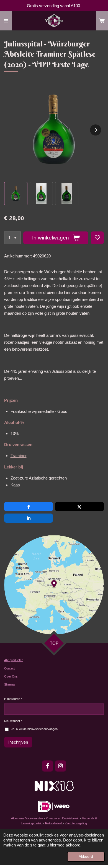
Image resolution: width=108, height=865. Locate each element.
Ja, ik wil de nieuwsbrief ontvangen (34, 729)
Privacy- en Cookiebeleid (62, 818)
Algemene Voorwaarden (27, 818)
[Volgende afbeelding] (95, 130)
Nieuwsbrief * (13, 721)
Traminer (19, 455)
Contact (9, 668)
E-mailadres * (13, 698)
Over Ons (11, 676)
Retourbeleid (54, 823)
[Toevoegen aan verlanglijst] (97, 237)
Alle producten (13, 660)
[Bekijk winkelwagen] (102, 20)
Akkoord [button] (86, 856)
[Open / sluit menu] (6, 20)
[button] (15, 193)
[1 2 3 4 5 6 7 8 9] (12, 237)
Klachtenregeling (76, 823)
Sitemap (9, 684)
